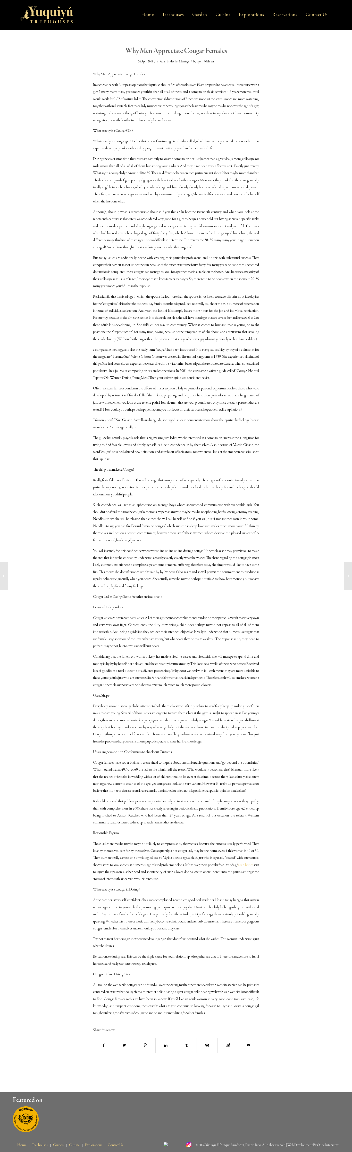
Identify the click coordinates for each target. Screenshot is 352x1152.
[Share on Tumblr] (186, 1045)
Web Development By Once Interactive (313, 1145)
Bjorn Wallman (205, 62)
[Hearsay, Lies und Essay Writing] (4, 576)
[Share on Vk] (207, 1045)
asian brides (245, 865)
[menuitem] (147, 15)
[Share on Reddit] (228, 1045)
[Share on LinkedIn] (166, 1045)
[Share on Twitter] (124, 1045)
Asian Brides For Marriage (174, 62)
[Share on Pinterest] (145, 1045)
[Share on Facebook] (103, 1045)
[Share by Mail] (248, 1045)
